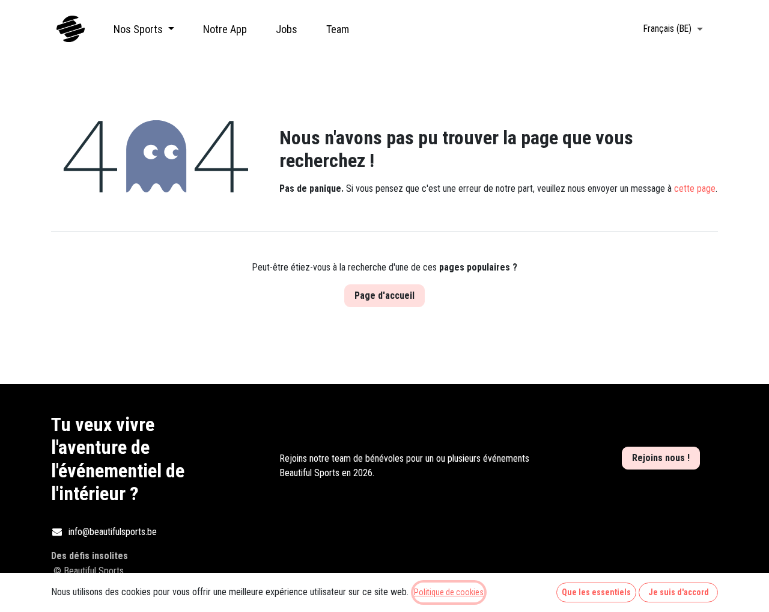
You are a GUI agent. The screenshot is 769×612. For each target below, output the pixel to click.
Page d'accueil (384, 295)
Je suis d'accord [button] (678, 592)
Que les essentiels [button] (596, 592)
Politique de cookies (449, 592)
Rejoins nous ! (661, 458)
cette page (695, 188)
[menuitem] (144, 29)
